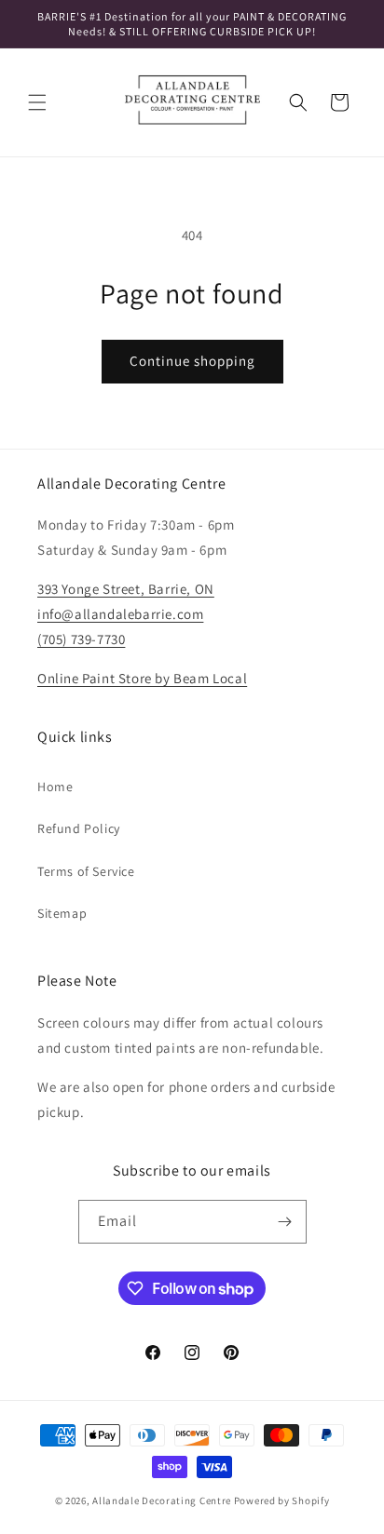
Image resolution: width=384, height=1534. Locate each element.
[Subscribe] (285, 1222)
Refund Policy (78, 828)
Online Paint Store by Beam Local (142, 678)
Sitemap (62, 913)
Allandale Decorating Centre (161, 1500)
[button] (37, 102)
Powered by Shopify (282, 1500)
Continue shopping (192, 361)
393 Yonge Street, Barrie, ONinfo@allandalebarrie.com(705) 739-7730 (125, 614)
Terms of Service (86, 871)
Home (55, 786)
